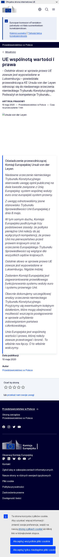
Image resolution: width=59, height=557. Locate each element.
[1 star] (6, 387)
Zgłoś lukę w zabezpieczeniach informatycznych (27, 469)
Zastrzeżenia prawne (13, 492)
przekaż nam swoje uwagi (20, 394)
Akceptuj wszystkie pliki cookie (31, 541)
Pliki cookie (8, 481)
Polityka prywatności (13, 486)
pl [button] (40, 9)
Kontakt (6, 464)
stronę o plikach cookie (30, 529)
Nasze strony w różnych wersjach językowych (26, 475)
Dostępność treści (11, 498)
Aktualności (10, 52)
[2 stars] (8, 387)
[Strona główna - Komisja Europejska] (9, 9)
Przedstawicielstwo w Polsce (17, 370)
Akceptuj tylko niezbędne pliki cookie (34, 549)
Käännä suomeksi (18, 33)
